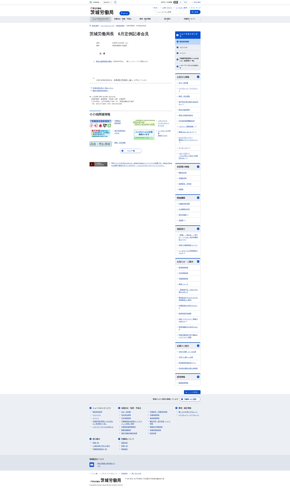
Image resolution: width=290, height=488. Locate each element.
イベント (183, 53)
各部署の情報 (183, 167)
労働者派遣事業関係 (128, 427)
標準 (175, 2)
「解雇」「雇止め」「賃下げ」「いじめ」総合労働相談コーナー (188, 237)
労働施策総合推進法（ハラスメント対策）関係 (131, 422)
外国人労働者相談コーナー (188, 245)
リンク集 (94, 474)
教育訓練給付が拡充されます (188, 328)
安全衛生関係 (126, 415)
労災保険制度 (183, 273)
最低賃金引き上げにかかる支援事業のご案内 (188, 299)
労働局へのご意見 (190, 399)
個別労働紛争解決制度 (129, 433)
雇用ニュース (183, 284)
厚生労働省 (197, 2)
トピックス (183, 47)
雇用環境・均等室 (185, 184)
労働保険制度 (183, 279)
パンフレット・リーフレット (188, 89)
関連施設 (124, 449)
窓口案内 (96, 439)
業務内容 (124, 443)
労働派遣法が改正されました (188, 307)
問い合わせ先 (136, 474)
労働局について (127, 439)
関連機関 (181, 198)
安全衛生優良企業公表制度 (188, 368)
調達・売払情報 (184, 96)
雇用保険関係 (154, 418)
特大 (185, 2)
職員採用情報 (183, 383)
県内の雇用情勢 (184, 110)
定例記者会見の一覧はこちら (103, 88)
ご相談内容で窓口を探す (101, 446)
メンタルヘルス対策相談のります (188, 252)
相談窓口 (181, 229)
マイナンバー (183, 148)
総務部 (181, 189)
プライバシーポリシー (109, 474)
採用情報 (181, 377)
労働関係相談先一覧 (100, 449)
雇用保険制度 (183, 267)
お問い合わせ (167, 8)
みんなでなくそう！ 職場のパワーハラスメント (188, 139)
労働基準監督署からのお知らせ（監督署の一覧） (189, 59)
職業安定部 (183, 173)
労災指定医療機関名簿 (187, 121)
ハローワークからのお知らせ (189, 66)
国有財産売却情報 (185, 313)
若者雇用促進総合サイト (187, 363)
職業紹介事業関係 (156, 427)
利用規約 (124, 474)
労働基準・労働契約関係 (158, 412)
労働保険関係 (154, 415)
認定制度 (153, 433)
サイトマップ (196, 8)
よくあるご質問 (181, 8)
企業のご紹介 (183, 346)
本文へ (156, 8)
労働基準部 (183, 178)
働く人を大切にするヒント (188, 412)
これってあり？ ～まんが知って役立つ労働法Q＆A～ (188, 156)
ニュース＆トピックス (188, 35)
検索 (196, 12)
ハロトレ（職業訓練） (187, 126)
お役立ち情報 (183, 77)
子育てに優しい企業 (186, 357)
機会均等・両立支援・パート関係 (160, 422)
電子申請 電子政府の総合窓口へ (188, 103)
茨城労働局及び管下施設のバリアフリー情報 (188, 336)
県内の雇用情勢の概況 (104, 61)
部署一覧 (96, 443)
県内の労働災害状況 (186, 115)
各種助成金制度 (155, 430)
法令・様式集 (183, 83)
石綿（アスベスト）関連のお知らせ (188, 320)
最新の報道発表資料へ (101, 91)
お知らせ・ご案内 (185, 262)
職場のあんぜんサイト (187, 132)
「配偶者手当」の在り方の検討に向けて (188, 291)
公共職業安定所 (184, 209)
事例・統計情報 (185, 408)
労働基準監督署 (184, 204)
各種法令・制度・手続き (131, 408)
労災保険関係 (126, 418)
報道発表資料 (184, 41)
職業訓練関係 (126, 430)
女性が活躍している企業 (187, 352)
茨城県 (181, 220)
